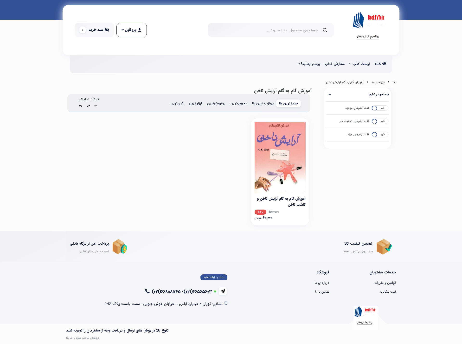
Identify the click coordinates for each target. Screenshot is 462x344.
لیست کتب (361, 64)
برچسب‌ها (378, 82)
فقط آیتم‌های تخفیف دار (354, 121)
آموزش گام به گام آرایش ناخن (344, 82)
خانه (378, 64)
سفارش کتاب (335, 64)
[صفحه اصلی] (394, 82)
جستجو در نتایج (379, 94)
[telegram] (222, 291)
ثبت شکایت (388, 291)
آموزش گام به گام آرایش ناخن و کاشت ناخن (281, 201)
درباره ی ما (322, 282)
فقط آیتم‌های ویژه (358, 134)
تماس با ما (322, 291)
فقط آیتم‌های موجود (357, 108)
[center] (325, 30)
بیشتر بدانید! (310, 64)
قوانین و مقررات (385, 282)
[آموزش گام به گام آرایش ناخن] (365, 318)
